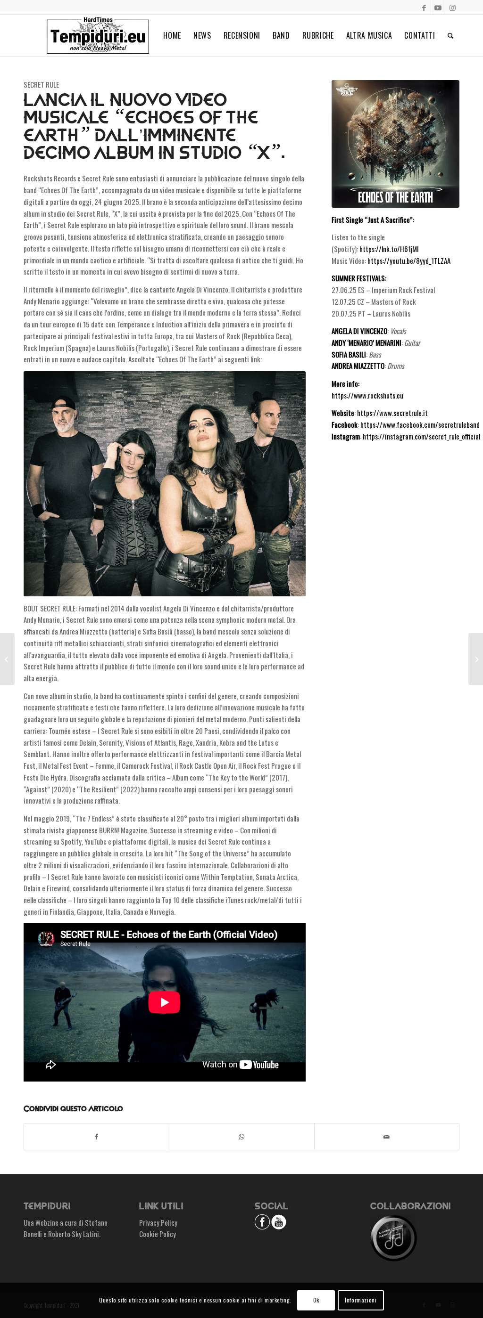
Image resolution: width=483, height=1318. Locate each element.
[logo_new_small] (98, 35)
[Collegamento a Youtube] (438, 7)
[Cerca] (450, 35)
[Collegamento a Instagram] (452, 7)
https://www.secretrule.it (392, 412)
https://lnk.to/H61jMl (388, 249)
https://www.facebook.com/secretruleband (420, 424)
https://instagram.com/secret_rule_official (421, 436)
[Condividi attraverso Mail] (387, 1136)
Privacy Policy (158, 1222)
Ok (316, 1300)
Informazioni (360, 1300)
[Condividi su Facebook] (96, 1136)
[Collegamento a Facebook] (424, 7)
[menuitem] (172, 35)
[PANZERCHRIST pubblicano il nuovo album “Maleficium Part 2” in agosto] (475, 659)
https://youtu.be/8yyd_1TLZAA (408, 260)
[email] (395, 144)
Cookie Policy (157, 1234)
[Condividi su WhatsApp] (241, 1136)
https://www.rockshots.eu (367, 395)
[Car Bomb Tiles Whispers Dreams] (7, 659)
